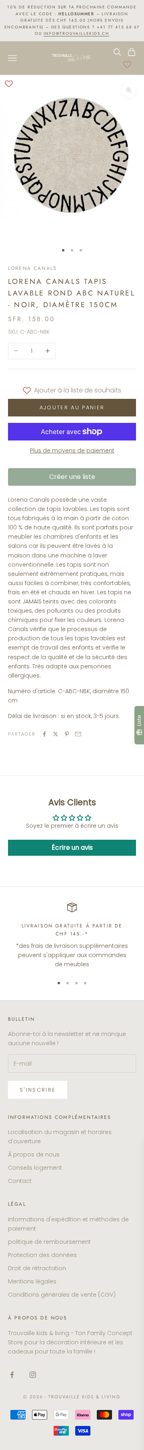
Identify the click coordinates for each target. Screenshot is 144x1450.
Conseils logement (35, 1168)
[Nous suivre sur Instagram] (33, 1375)
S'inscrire (38, 1090)
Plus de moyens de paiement (72, 450)
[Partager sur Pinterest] (67, 734)
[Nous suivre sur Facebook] (12, 1375)
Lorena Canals (32, 268)
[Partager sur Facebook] (44, 734)
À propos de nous (34, 1154)
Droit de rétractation (37, 1268)
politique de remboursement (49, 1242)
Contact (20, 1181)
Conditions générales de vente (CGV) (62, 1295)
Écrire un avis (72, 847)
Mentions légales (32, 1281)
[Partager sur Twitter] (55, 734)
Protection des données (42, 1255)
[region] (72, 936)
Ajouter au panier (72, 407)
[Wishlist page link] (127, 64)
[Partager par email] (78, 734)
